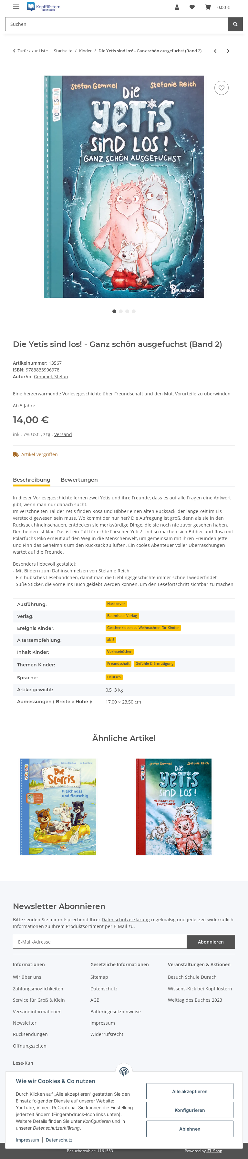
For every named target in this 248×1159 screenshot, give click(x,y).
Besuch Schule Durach (192, 977)
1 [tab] (114, 311)
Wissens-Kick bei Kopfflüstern (200, 989)
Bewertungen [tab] (79, 480)
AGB (94, 1000)
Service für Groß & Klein (39, 1000)
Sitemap (99, 977)
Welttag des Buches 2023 (195, 1000)
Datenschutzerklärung (126, 919)
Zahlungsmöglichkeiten (38, 989)
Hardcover (116, 603)
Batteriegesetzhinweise (115, 1011)
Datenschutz (59, 1140)
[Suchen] (235, 24)
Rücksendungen (30, 1034)
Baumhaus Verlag (122, 615)
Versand (63, 434)
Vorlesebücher (119, 651)
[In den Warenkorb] (18, 72)
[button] (177, 7)
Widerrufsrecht (106, 1034)
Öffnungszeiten (29, 1046)
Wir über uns (27, 977)
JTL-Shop (214, 1151)
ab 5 (110, 639)
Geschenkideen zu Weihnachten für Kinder (143, 627)
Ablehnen (190, 1129)
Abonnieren (211, 942)
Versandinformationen (37, 1011)
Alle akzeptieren (190, 1091)
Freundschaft (118, 663)
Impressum (27, 1140)
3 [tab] (127, 311)
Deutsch (114, 677)
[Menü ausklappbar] (16, 4)
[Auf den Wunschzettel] (221, 88)
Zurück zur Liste (32, 51)
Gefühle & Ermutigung (154, 663)
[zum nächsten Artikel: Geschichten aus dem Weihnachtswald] (228, 51)
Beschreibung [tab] (31, 480)
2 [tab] (121, 311)
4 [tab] (134, 311)
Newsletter (24, 1023)
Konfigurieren (190, 1110)
